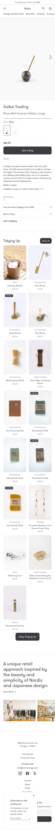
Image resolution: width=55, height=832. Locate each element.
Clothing (41, 13)
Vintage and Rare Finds (13, 13)
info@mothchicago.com (27, 767)
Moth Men (30, 13)
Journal (27, 780)
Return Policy (9, 214)
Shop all (45, 240)
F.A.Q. (27, 788)
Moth (27, 8)
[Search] (43, 8)
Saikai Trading (15, 106)
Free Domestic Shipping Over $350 (18, 207)
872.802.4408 (27, 764)
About (27, 784)
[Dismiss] (33, 795)
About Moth (8, 691)
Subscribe (28, 819)
